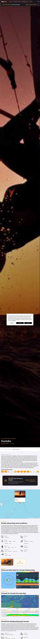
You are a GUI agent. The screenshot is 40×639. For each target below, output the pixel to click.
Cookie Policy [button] (18, 319)
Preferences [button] (14, 320)
